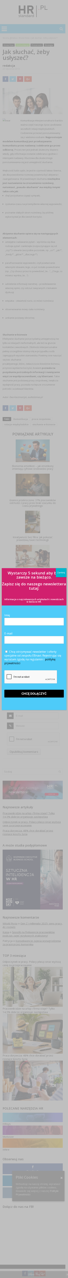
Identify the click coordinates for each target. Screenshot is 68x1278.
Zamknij (61, 572)
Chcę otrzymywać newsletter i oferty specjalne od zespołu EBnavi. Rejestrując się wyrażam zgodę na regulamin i (32, 657)
